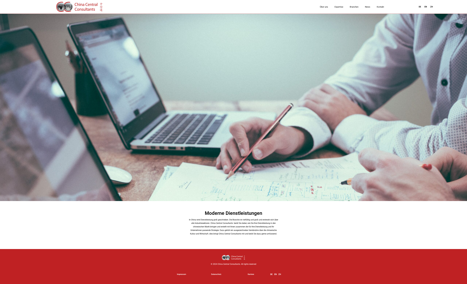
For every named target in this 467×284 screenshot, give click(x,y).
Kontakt (380, 7)
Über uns (324, 7)
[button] (181, 274)
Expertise (339, 7)
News (367, 7)
